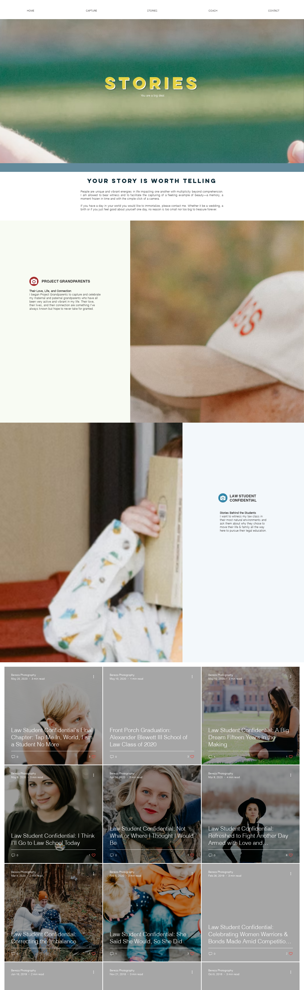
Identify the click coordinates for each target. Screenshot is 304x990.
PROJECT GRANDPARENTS (66, 281)
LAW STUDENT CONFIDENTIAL (243, 498)
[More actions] (95, 676)
